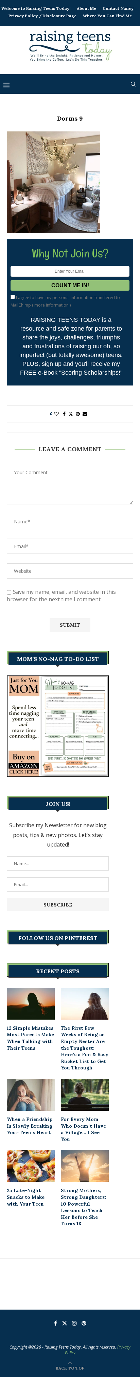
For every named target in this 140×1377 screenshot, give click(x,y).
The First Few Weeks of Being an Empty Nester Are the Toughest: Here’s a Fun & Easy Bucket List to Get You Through (84, 1048)
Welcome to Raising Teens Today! (35, 8)
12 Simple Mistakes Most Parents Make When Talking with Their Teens (30, 1038)
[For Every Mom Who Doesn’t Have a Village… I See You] (85, 1095)
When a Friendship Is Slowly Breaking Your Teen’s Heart (30, 1125)
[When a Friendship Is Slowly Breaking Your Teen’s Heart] (31, 1095)
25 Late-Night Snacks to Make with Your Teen (26, 1197)
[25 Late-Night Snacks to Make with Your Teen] (31, 1166)
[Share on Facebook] (64, 414)
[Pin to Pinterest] (78, 414)
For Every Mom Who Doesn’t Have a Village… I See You (83, 1129)
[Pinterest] (84, 1323)
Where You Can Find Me (107, 15)
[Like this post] (56, 414)
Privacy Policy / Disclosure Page (42, 15)
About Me (86, 8)
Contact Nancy (118, 8)
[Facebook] (55, 1323)
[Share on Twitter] (70, 414)
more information (51, 305)
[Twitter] (64, 1323)
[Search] (133, 84)
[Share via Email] (85, 414)
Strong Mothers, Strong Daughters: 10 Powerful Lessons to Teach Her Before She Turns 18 (83, 1207)
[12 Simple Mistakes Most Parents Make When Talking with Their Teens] (31, 1004)
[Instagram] (74, 1323)
